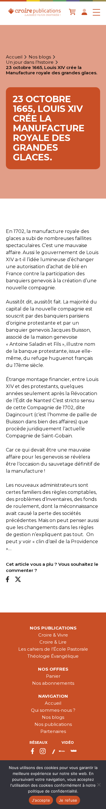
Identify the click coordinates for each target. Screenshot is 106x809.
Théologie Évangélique (53, 656)
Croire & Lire (53, 642)
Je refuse (68, 800)
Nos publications (53, 628)
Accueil (14, 57)
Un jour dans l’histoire (30, 62)
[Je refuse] (99, 785)
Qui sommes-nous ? (53, 710)
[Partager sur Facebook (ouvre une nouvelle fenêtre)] (7, 579)
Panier (53, 676)
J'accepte (41, 800)
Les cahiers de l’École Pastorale (53, 649)
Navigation (53, 696)
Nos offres (53, 669)
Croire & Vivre (53, 635)
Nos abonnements (53, 683)
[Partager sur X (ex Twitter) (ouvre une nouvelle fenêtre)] (18, 580)
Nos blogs (40, 57)
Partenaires (53, 731)
